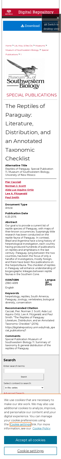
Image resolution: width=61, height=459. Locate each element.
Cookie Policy (41, 428)
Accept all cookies (30, 440)
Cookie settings (20, 424)
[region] (30, 426)
